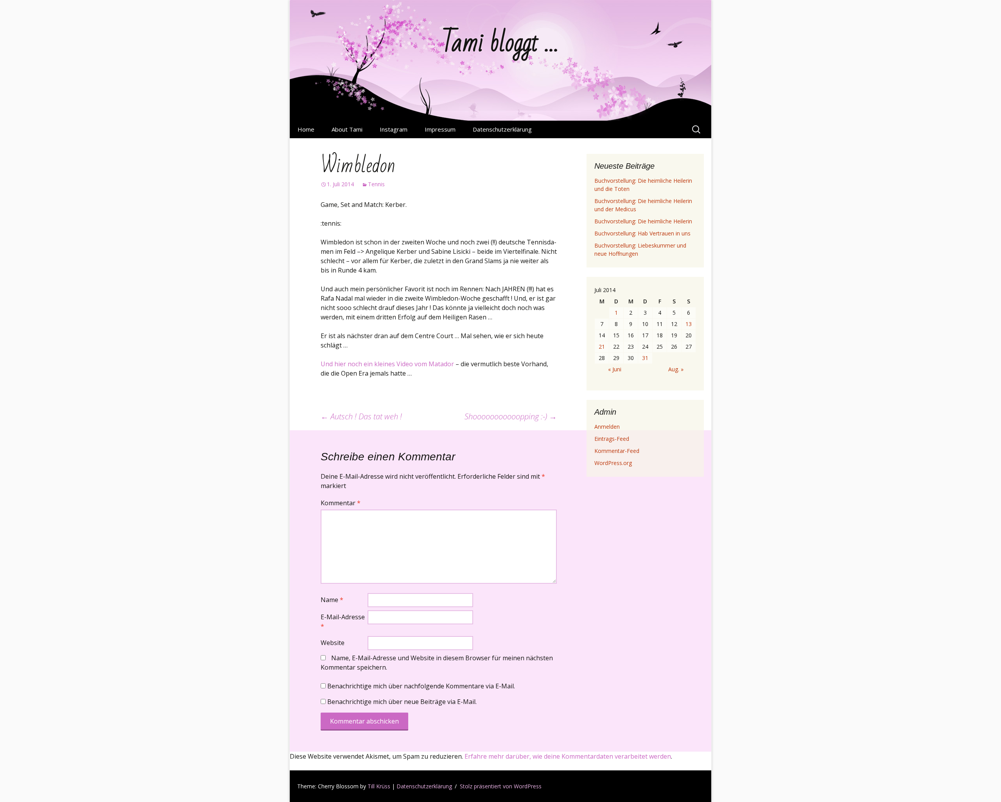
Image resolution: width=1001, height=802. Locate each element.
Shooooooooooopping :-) (511, 416)
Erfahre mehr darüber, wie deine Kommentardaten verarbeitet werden (568, 756)
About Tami (347, 129)
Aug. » (675, 369)
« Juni (614, 369)
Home (306, 129)
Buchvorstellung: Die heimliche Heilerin (643, 221)
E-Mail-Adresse (343, 622)
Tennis (376, 184)
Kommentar (341, 503)
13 (688, 324)
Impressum (440, 129)
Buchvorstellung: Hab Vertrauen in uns (642, 233)
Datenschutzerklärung (502, 129)
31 (645, 358)
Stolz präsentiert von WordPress (501, 786)
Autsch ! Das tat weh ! (361, 416)
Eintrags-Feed (611, 438)
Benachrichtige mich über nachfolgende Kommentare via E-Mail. (421, 686)
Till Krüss (379, 786)
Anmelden (607, 426)
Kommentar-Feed (616, 450)
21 (602, 346)
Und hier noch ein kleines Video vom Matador (388, 364)
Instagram (393, 129)
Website (332, 642)
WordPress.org (613, 463)
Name (332, 599)
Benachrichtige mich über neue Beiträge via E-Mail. (402, 701)
